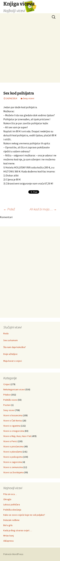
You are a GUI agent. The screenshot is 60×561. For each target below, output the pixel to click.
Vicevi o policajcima (13, 456)
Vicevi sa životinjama (13, 472)
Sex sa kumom (10, 340)
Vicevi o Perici (10, 441)
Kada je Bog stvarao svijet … (17, 530)
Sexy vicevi (28, 98)
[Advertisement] (30, 52)
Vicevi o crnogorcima (13, 430)
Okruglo (7, 499)
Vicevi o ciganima (11, 425)
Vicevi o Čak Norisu (12, 420)
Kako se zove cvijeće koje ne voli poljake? (24, 514)
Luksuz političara (11, 504)
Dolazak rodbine (11, 520)
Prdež (9, 209)
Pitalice (7, 394)
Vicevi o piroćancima (13, 446)
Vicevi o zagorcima (12, 462)
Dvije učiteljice (10, 353)
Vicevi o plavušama (12, 451)
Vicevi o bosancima (12, 415)
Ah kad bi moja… (43, 209)
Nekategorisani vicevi (14, 389)
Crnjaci (6, 384)
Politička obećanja (12, 509)
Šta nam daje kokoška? (14, 347)
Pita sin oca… (10, 494)
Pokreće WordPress (13, 554)
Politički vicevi (10, 399)
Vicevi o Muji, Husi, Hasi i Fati (17, 436)
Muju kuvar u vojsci (12, 360)
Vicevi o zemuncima (13, 467)
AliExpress (8, 540)
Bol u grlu (7, 525)
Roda (5, 333)
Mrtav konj (8, 535)
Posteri (7, 404)
